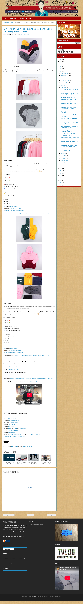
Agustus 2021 (64, 82)
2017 (61, 173)
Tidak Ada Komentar (26, 34)
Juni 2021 (63, 87)
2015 (61, 178)
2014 (61, 180)
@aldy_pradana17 (14, 420)
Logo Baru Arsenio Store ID (68, 97)
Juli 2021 (63, 85)
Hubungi (28, 18)
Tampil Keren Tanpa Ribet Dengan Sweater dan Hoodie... (70, 138)
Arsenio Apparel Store (16, 208)
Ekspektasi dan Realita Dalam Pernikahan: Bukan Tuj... (68, 107)
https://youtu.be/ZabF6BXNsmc (31, 381)
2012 (61, 185)
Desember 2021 (65, 73)
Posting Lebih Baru (8, 515)
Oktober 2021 (64, 78)
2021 (61, 71)
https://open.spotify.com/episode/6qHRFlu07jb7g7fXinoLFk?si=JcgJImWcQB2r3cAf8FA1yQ (31, 378)
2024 (61, 64)
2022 (61, 68)
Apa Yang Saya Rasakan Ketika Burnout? (69, 115)
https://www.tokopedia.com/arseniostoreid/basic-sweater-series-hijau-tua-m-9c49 (32, 213)
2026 (61, 59)
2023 (61, 66)
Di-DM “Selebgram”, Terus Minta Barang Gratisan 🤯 (69, 94)
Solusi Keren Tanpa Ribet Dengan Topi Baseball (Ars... (69, 134)
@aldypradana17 (11, 418)
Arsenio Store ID (11, 22)
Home (4, 18)
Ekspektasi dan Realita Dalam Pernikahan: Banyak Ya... (68, 100)
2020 (61, 166)
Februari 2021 (64, 160)
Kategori (21, 18)
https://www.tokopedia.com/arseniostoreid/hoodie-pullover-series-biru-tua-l (31, 355)
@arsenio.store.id (14, 206)
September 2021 (65, 80)
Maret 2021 (64, 158)
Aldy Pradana (12, 424)
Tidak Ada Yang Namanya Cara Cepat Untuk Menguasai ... (69, 145)
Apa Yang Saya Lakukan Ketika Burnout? (69, 111)
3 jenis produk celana (27, 70)
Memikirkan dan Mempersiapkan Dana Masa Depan (69, 123)
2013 (61, 182)
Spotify (10, 428)
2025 (61, 61)
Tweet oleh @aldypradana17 (36, 524)
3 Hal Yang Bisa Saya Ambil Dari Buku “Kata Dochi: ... (69, 119)
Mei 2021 (63, 153)
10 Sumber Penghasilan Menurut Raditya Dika (69, 90)
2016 (61, 175)
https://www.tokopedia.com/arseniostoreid (14, 210)
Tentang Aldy (12, 18)
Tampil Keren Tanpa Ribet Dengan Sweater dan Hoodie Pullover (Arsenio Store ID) (27, 30)
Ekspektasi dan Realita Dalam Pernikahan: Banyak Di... (68, 104)
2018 (61, 170)
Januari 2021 (64, 163)
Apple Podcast (22, 428)
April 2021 (63, 155)
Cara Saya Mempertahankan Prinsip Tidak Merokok (70, 149)
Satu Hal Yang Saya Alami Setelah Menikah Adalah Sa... (69, 130)
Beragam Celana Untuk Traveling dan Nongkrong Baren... (69, 142)
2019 (61, 168)
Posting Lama (51, 515)
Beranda (30, 515)
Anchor (15, 428)
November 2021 (65, 75)
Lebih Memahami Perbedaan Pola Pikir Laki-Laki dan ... (69, 126)
